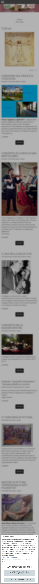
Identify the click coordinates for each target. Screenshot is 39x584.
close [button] (36, 536)
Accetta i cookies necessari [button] (19, 573)
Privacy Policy (15, 558)
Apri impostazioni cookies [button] (19, 567)
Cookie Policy (6, 558)
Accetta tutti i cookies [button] (19, 580)
